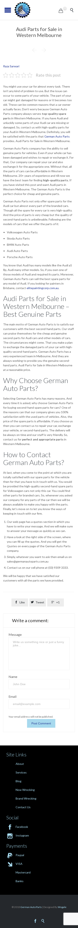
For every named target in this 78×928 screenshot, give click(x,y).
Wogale (61, 907)
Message (15, 634)
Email (12, 696)
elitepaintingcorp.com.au (43, 288)
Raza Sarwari (11, 66)
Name (13, 677)
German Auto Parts (57, 136)
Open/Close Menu (8, 10)
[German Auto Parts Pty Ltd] (37, 10)
